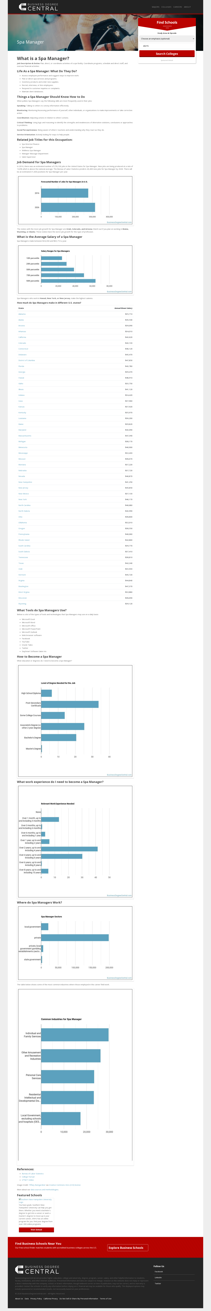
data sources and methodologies (44, 1189)
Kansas (21, 406)
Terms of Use (105, 1298)
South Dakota (24, 551)
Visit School (36, 1229)
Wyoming (22, 603)
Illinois (21, 389)
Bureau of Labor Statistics (33, 1173)
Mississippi (23, 453)
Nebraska (22, 470)
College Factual (28, 1176)
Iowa (20, 401)
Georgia (21, 372)
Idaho (20, 383)
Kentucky (22, 412)
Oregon (21, 528)
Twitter (158, 1283)
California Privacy (51, 1298)
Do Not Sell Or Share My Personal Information (78, 1298)
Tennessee (23, 557)
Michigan (22, 441)
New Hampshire (25, 482)
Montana (22, 464)
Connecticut (23, 348)
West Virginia (23, 592)
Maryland (22, 430)
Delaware (22, 354)
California (22, 337)
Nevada (21, 476)
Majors (155, 7)
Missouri (22, 459)
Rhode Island (23, 540)
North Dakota (24, 511)
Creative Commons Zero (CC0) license (65, 1185)
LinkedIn (158, 1277)
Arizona (21, 325)
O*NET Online (28, 1180)
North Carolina (24, 505)
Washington (23, 586)
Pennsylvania (23, 534)
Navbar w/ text (38, 7)
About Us (19, 1298)
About (187, 7)
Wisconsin (22, 598)
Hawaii (21, 378)
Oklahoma (22, 522)
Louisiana (22, 418)
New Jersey (23, 488)
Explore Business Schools (126, 1248)
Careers (177, 7)
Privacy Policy (36, 1298)
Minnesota (22, 447)
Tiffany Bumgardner (37, 1185)
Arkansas (22, 331)
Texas (21, 563)
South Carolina (24, 545)
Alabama (22, 314)
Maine (20, 424)
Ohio (20, 517)
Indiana (21, 395)
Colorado (22, 343)
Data (27, 1298)
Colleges (166, 7)
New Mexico (23, 493)
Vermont (22, 574)
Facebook (159, 1271)
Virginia (21, 580)
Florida (21, 366)
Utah (20, 569)
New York (22, 499)
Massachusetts (24, 435)
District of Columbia (26, 360)
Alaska (21, 320)
